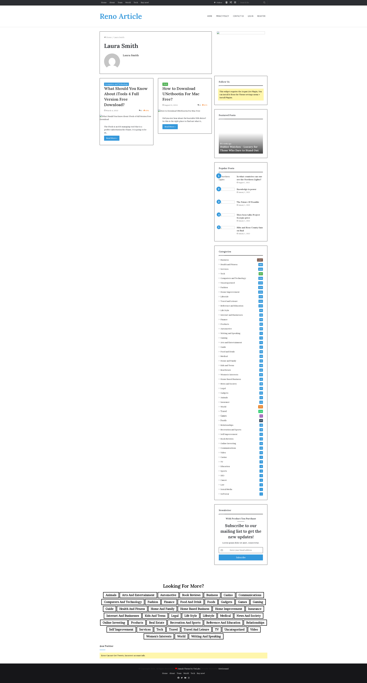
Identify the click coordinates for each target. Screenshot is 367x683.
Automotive (226, 329)
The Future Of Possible (248, 202)
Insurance (225, 402)
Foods (223, 420)
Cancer (223, 480)
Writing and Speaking (230, 333)
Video (223, 452)
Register (261, 16)
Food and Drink (227, 351)
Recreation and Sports (230, 429)
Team (120, 2)
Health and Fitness (229, 264)
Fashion (224, 287)
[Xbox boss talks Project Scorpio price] (227, 218)
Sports (223, 471)
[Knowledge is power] (227, 193)
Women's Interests (229, 374)
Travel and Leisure (229, 301)
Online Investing (228, 443)
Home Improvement (230, 292)
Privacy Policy (222, 16)
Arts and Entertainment (231, 342)
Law (222, 485)
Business (224, 260)
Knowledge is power (246, 189)
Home (104, 2)
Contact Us (238, 16)
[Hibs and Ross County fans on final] (227, 231)
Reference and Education (231, 306)
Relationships (226, 425)
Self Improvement (228, 434)
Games (223, 416)
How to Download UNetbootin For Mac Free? (180, 94)
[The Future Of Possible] (227, 206)
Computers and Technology (116, 84)
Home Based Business (230, 379)
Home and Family (228, 361)
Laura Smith (131, 55)
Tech (136, 2)
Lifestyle (224, 296)
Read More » (111, 138)
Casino (223, 457)
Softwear (224, 494)
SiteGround (223, 669)
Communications (228, 448)
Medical (224, 356)
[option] (241, 138)
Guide (223, 347)
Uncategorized (227, 283)
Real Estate (225, 370)
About (112, 2)
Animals (224, 397)
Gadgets (224, 393)
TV (221, 462)
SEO (222, 475)
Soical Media (226, 489)
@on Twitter (106, 646)
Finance (224, 319)
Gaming (224, 338)
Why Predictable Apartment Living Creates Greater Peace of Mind (240, 146)
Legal (223, 388)
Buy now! (145, 2)
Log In (250, 16)
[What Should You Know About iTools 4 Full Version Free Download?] (126, 118)
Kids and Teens (227, 365)
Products (224, 324)
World (128, 2)
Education (225, 466)
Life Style (224, 310)
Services (224, 269)
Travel (223, 411)
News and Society (228, 384)
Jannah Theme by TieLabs (188, 669)
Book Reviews (227, 439)
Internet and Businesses (231, 315)
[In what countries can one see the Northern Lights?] (227, 180)
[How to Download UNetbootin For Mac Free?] (185, 110)
